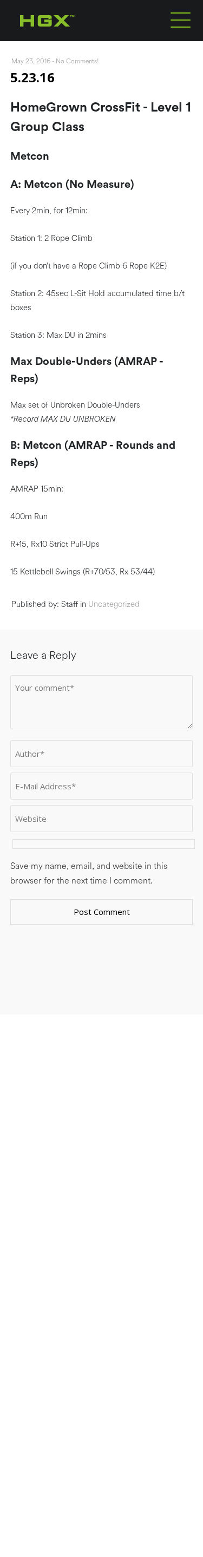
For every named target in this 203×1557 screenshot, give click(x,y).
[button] (181, 19)
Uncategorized (114, 604)
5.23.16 (32, 77)
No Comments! (77, 61)
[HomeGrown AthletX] (68, 39)
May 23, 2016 (30, 61)
